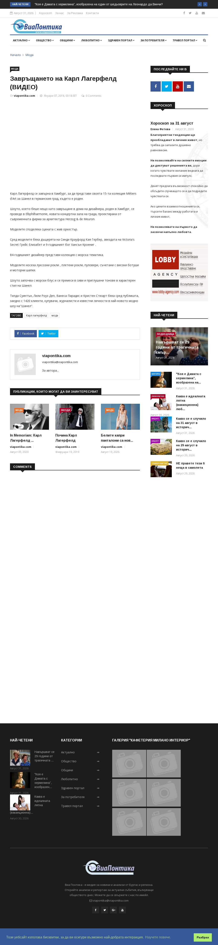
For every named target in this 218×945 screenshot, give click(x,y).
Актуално (20, 40)
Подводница (165, 334)
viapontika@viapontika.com (60, 362)
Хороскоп (45, 13)
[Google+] (113, 910)
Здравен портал (120, 40)
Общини (66, 40)
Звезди (65, 410)
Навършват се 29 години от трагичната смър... (177, 347)
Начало (15, 55)
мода (55, 315)
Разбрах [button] (203, 937)
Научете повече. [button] (158, 937)
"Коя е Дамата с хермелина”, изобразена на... (188, 378)
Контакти (92, 13)
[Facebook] (184, 13)
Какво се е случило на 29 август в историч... (191, 445)
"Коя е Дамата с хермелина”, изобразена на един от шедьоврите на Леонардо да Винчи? (99, 4)
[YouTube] (122, 910)
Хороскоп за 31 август (172, 123)
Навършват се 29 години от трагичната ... (44, 756)
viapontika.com (24, 96)
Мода (29, 55)
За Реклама (75, 13)
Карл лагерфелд (36, 315)
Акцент (155, 418)
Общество (44, 40)
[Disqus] (75, 528)
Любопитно (90, 40)
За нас (59, 13)
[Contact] (203, 13)
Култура (156, 374)
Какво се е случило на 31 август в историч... (191, 423)
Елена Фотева (160, 129)
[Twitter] (190, 13)
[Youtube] (196, 13)
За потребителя (153, 40)
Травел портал (184, 40)
